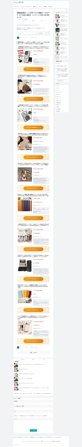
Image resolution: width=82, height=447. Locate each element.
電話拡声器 (58, 111)
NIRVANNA (35, 54)
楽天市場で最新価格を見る (33, 69)
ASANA (34, 294)
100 (32, 37)
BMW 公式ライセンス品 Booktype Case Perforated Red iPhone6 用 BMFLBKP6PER (64, 25)
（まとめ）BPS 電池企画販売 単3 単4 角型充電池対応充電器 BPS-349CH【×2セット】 (63, 29)
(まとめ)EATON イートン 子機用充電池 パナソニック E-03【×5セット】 (64, 48)
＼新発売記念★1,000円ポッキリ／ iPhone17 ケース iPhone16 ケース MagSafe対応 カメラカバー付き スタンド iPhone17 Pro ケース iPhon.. (33, 47)
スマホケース (25, 19)
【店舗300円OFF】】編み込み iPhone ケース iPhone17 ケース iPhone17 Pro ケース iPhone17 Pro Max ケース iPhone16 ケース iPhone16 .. (32, 77)
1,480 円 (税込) (36, 198)
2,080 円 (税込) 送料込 (38, 168)
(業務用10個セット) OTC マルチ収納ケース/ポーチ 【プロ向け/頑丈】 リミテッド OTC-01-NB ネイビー (23, 393)
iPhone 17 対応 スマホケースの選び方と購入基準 (25, 378)
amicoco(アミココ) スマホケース (38, 141)
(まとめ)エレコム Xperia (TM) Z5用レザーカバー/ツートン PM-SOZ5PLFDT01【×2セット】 (31, 364)
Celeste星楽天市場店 (36, 84)
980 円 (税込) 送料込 (37, 137)
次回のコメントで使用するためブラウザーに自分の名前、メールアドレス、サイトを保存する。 (31, 415)
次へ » (36, 37)
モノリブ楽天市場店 (36, 172)
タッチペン (58, 98)
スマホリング (23, 6)
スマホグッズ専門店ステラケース (38, 202)
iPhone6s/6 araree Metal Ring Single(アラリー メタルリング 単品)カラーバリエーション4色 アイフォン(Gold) (34, 387)
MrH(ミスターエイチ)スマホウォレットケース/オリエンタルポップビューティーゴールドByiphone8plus (64, 57)
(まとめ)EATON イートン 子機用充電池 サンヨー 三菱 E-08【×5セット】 (64, 34)
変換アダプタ (59, 100)
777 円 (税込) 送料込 (37, 290)
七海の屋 (34, 112)
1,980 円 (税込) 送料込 (38, 80)
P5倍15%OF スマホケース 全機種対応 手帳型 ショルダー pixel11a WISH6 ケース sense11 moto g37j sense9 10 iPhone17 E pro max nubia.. (33, 286)
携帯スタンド (35, 6)
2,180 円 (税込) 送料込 (38, 259)
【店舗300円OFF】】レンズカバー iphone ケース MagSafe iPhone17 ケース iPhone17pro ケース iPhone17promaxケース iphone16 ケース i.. (33, 225)
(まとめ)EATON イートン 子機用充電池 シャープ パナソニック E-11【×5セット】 (64, 20)
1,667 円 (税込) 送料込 (38, 51)
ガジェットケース (29, 6)
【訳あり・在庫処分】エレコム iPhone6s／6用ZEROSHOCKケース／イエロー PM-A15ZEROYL (43, 393)
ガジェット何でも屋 (18, 2)
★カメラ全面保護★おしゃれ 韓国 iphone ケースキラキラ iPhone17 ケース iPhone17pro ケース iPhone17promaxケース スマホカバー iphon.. (33, 317)
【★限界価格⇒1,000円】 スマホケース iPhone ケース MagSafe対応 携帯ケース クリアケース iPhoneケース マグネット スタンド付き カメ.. (33, 106)
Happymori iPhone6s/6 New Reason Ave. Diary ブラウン (27, 373)
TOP (18, 437)
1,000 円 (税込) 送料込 (38, 109)
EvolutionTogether (36, 325)
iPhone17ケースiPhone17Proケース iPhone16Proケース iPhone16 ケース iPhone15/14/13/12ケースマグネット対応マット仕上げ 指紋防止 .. (33, 165)
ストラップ (40, 6)
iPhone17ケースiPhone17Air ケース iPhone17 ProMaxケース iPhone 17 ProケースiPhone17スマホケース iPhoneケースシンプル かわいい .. (33, 256)
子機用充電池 (59, 102)
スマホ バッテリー (16, 6)
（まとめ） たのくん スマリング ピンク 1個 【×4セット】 (64, 39)
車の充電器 (45, 6)
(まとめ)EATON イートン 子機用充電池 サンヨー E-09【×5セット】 (64, 52)
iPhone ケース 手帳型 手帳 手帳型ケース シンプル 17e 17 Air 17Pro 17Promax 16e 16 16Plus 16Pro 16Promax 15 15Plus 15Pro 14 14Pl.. (33, 195)
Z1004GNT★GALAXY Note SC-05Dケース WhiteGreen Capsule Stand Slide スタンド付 (63, 43)
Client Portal (50, 6)
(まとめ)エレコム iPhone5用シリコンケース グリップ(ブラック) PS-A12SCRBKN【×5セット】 (64, 16)
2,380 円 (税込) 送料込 (38, 229)
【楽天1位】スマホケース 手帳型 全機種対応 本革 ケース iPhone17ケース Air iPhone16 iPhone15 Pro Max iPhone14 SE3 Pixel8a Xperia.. (33, 134)
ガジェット (58, 85)
